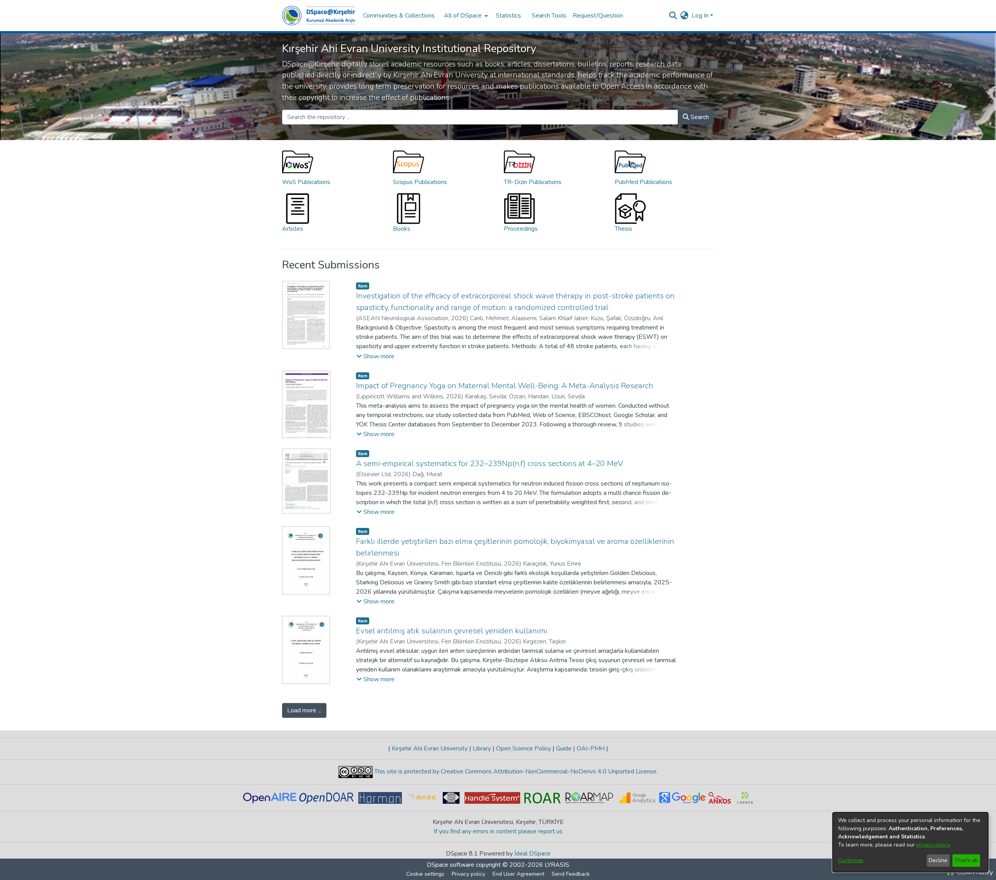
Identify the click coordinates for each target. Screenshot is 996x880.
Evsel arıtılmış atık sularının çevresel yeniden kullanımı (451, 631)
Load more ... (304, 710)
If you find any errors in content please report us (498, 831)
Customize (850, 860)
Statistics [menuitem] (508, 15)
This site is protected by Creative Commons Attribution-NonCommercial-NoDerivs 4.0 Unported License (514, 771)
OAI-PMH (590, 748)
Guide (563, 748)
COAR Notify (974, 872)
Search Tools (549, 15)
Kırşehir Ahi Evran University (429, 748)
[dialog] (910, 842)
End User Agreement (518, 874)
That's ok (966, 860)
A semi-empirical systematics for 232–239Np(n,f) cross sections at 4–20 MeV (489, 463)
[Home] (318, 15)
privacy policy (932, 844)
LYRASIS (557, 865)
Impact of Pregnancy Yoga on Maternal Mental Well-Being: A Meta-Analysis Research (504, 385)
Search (699, 117)
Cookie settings (425, 874)
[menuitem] (465, 15)
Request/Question (598, 15)
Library (482, 748)
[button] (375, 356)
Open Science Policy (523, 748)
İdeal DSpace (532, 853)
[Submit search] (673, 15)
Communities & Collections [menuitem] (399, 15)
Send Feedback (571, 874)
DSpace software (450, 865)
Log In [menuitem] (700, 15)
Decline (938, 860)
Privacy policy (468, 874)
